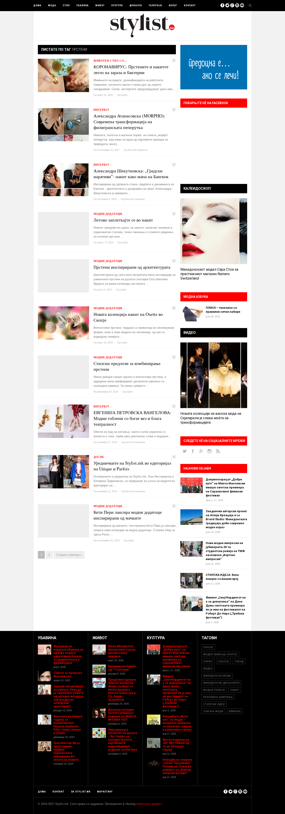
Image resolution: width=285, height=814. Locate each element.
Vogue (208, 647)
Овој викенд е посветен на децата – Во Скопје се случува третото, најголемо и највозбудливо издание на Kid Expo (122, 739)
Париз (208, 661)
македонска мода (217, 675)
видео (208, 668)
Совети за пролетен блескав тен (67, 674)
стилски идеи (214, 704)
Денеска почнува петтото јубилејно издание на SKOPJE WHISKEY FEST (122, 714)
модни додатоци (108, 214)
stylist (124, 95)
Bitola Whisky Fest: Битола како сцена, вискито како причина (122, 651)
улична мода (213, 711)
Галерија (155, 5)
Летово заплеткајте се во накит (123, 220)
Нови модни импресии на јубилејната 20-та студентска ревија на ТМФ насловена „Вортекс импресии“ (225, 551)
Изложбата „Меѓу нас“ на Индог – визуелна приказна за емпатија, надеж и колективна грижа (177, 723)
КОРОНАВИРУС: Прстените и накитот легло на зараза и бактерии (131, 69)
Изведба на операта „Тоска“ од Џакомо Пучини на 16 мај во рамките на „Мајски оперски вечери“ (177, 766)
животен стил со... (110, 60)
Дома (37, 5)
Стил (66, 5)
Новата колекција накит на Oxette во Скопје (128, 317)
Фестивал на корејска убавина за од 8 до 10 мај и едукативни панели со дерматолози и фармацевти (68, 655)
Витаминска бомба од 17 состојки (122, 668)
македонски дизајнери (221, 682)
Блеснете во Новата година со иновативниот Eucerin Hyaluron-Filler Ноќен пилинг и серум (68, 725)
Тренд (239, 661)
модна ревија (214, 690)
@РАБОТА (136, 5)
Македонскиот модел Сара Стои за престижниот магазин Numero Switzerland (209, 273)
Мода (52, 5)
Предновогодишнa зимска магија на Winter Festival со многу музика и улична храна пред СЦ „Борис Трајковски (122, 689)
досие (99, 457)
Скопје (223, 661)
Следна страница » (69, 554)
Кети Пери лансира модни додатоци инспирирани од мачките (128, 515)
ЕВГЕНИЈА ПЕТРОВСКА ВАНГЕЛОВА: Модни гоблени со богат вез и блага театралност (132, 418)
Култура (117, 5)
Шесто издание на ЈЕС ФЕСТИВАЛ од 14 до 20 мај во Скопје (176, 744)
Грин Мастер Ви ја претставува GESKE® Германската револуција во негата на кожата (66, 751)
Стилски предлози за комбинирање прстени (127, 366)
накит (234, 690)
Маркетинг (105, 791)
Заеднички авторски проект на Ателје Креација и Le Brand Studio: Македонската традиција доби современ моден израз (226, 519)
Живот (100, 5)
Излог (173, 5)
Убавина (82, 5)
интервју (102, 110)
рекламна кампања (218, 697)
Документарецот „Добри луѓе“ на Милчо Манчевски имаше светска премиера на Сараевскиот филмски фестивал (225, 487)
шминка (235, 711)
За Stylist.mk (80, 791)
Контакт (190, 5)
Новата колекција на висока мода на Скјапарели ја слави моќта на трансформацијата (210, 418)
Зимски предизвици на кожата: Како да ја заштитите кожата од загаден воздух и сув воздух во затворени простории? (68, 696)
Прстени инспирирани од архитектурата (132, 267)
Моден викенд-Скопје (220, 654)
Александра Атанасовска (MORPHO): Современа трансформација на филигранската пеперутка (129, 121)
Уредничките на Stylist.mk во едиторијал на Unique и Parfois (132, 466)
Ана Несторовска (137, 150)
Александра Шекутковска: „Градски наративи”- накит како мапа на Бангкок (131, 173)
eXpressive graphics (149, 804)
